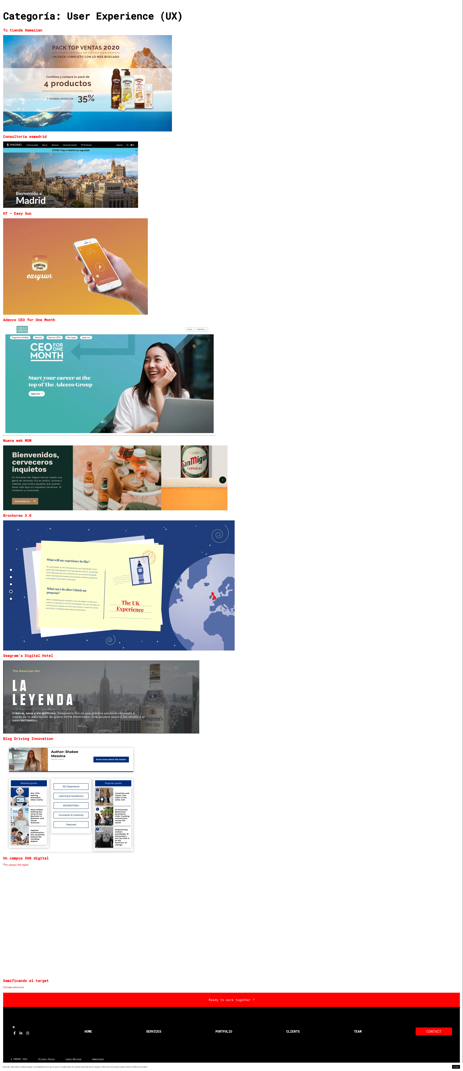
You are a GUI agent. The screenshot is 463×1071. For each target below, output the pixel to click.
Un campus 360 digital (26, 858)
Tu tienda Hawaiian (22, 30)
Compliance (98, 1059)
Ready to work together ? (231, 1000)
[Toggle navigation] (453, 9)
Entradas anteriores (13, 987)
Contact (433, 1031)
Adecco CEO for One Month (29, 319)
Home (88, 1031)
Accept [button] (456, 1067)
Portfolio (223, 1031)
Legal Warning (73, 1059)
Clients (293, 1031)
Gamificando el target (26, 980)
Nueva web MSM (17, 440)
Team (357, 1031)
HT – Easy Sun (17, 213)
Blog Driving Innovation (28, 738)
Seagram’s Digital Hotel (28, 655)
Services (153, 1031)
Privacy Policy (46, 1059)
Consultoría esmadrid (25, 136)
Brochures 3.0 (17, 515)
